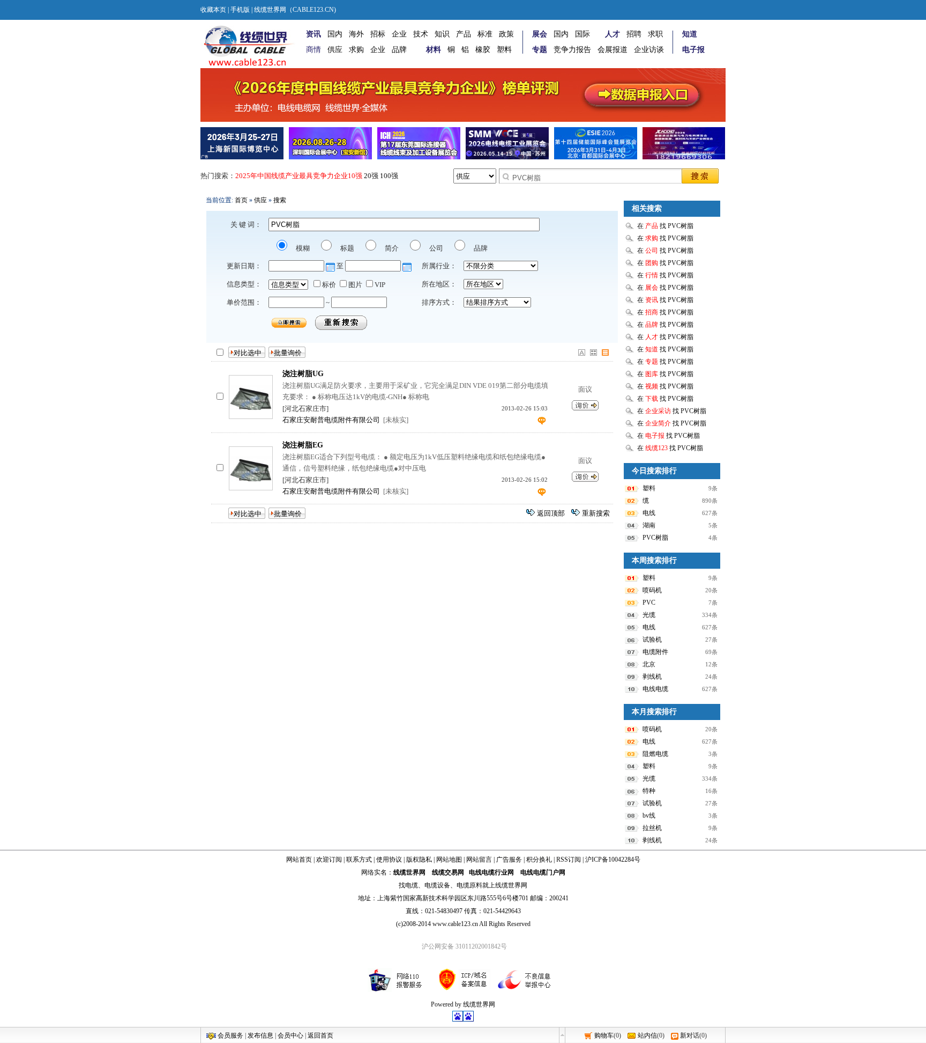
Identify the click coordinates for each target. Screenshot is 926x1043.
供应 (334, 50)
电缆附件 (655, 652)
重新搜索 (596, 513)
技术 (420, 34)
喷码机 (652, 590)
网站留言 (479, 859)
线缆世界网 (409, 872)
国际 (582, 34)
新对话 (689, 1035)
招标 (377, 34)
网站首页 (299, 859)
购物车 (604, 1035)
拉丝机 (652, 828)
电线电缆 (655, 689)
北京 (649, 664)
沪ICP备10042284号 (612, 859)
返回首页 (320, 1035)
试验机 (652, 639)
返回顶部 (551, 513)
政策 (506, 34)
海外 (356, 34)
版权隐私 (419, 859)
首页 (241, 200)
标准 (484, 34)
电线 (649, 513)
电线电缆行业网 (491, 872)
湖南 (649, 525)
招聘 (633, 34)
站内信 (647, 1035)
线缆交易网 (448, 872)
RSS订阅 (568, 859)
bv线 (649, 815)
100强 (389, 176)
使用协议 (389, 859)
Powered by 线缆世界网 (463, 1004)
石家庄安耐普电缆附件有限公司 (331, 420)
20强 (371, 176)
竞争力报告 (572, 50)
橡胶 (482, 50)
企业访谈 (649, 50)
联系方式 (359, 859)
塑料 (504, 50)
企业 (399, 34)
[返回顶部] (562, 1035)
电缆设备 (437, 885)
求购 (356, 50)
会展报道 (613, 50)
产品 (463, 34)
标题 (346, 248)
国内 (334, 34)
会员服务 (230, 1035)
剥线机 (652, 676)
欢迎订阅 (329, 859)
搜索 (279, 200)
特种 (649, 791)
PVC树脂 (655, 537)
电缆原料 (469, 885)
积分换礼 (539, 859)
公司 (435, 248)
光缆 (649, 615)
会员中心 (290, 1035)
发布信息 (260, 1035)
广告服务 (509, 859)
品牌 (399, 50)
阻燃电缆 (655, 754)
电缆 (411, 885)
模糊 (302, 248)
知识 (442, 34)
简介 (391, 248)
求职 (655, 34)
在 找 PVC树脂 (665, 226)
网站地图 (449, 859)
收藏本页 (213, 9)
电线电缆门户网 (542, 872)
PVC (649, 602)
